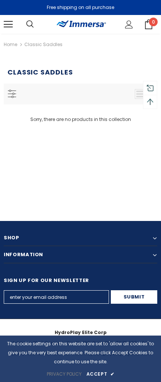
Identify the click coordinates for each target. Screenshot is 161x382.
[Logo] (80, 24)
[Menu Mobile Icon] (8, 24)
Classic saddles (43, 44)
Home (10, 44)
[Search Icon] (30, 24)
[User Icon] (129, 24)
